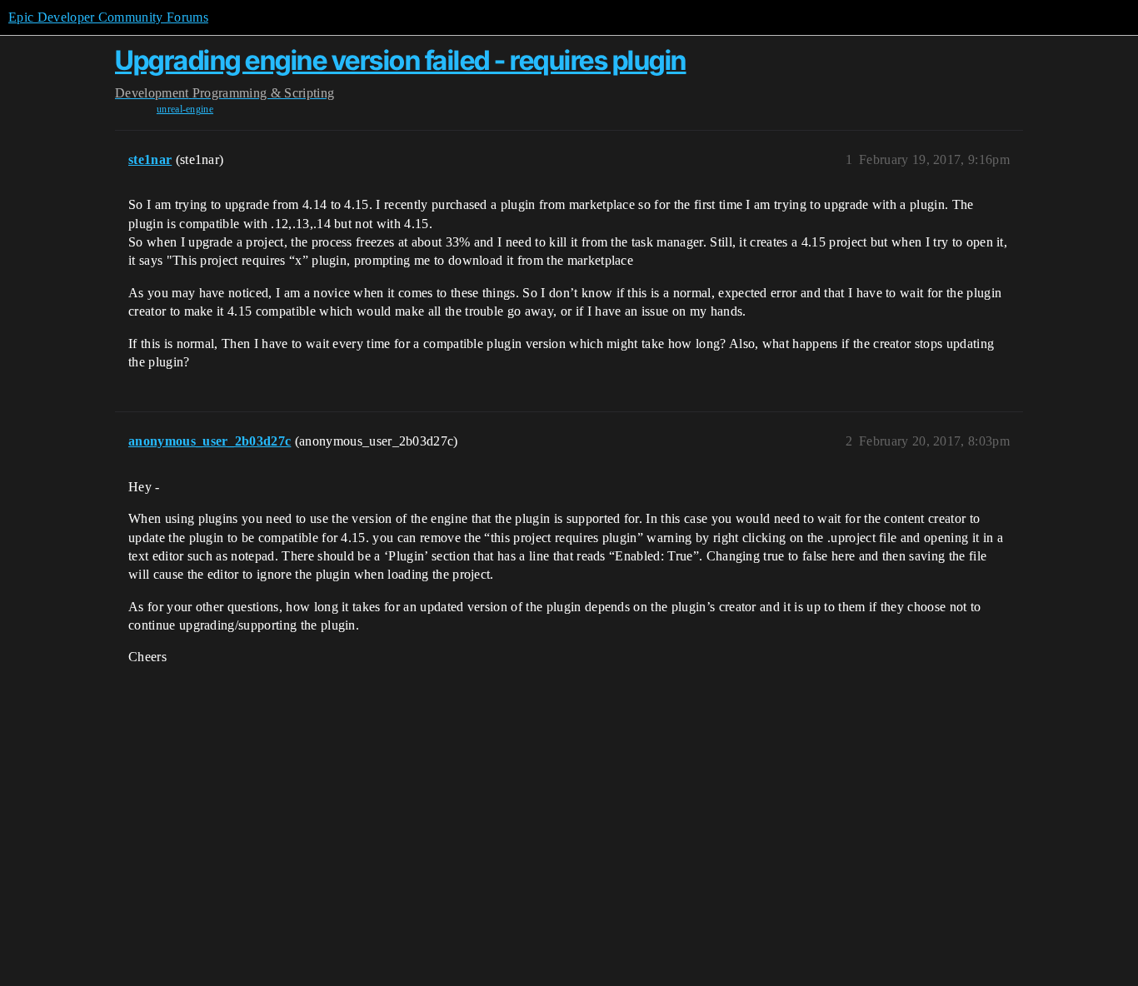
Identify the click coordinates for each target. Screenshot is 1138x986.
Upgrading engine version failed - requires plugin (400, 60)
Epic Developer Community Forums (108, 17)
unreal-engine (185, 109)
